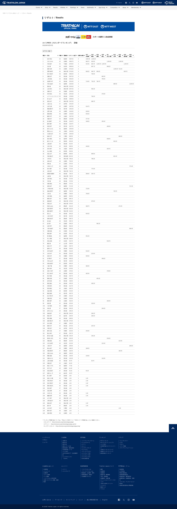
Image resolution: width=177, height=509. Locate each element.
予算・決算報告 (104, 476)
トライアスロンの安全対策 (50, 478)
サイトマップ (70, 499)
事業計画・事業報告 (105, 474)
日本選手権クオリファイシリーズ (107, 446)
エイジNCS (65, 451)
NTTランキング (104, 440)
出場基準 (46, 473)
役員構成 (102, 471)
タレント (83, 446)
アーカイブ (103, 485)
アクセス (102, 489)
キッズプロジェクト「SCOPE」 (67, 457)
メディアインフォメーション (126, 447)
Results (55, 7)
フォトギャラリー (123, 440)
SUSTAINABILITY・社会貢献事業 (70, 454)
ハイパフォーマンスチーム (87, 440)
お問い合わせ (46, 499)
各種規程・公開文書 (105, 478)
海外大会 (65, 444)
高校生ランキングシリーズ (106, 451)
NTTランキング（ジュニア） (107, 442)
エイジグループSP (85, 455)
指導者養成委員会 (123, 474)
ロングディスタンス (86, 447)
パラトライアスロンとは (87, 471)
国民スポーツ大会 (67, 446)
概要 (101, 469)
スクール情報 (47, 474)
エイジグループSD (85, 453)
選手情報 (82, 437)
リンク (81, 499)
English (120, 2)
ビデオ (121, 442)
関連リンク (103, 487)
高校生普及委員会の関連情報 (126, 485)
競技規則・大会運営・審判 (87, 473)
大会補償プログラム (86, 476)
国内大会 (65, 442)
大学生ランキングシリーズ (106, 449)
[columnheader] (44, 55)
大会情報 (63, 437)
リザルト (44, 440)
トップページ (46, 437)
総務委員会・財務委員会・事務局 (126, 479)
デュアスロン (84, 449)
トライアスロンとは (86, 469)
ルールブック (47, 471)
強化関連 (121, 469)
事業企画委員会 (123, 473)
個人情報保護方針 (92, 499)
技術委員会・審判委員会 (125, 476)
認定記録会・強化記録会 (68, 447)
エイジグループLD (85, 456)
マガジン (121, 444)
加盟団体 (102, 473)
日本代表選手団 (85, 458)
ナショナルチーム (85, 442)
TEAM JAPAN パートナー (106, 483)
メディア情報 (122, 446)
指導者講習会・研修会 (86, 474)
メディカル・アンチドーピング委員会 (126, 482)
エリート (83, 444)
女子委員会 (122, 471)
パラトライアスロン (86, 451)
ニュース (44, 442)
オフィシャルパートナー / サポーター (107, 480)
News (82, 7)
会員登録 (46, 469)
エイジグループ (66, 471)
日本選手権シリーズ (67, 449)
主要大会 (65, 440)
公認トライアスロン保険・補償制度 (51, 480)
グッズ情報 (46, 476)
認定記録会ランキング (105, 453)
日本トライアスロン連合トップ (11, 13)
